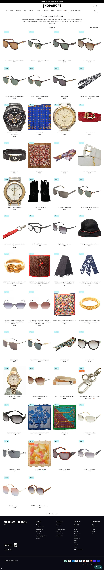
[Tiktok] (8, 549)
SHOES (52, 10)
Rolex (75, 547)
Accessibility (58, 531)
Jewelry (93, 529)
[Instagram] (6, 549)
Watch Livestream (40, 527)
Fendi (75, 536)
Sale (93, 533)
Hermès (76, 531)
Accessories (94, 527)
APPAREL (59, 10)
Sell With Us (38, 531)
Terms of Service (85, 564)
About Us (38, 524)
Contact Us (58, 524)
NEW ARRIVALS (9, 10)
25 (53, 513)
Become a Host (39, 529)
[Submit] (95, 11)
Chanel (76, 529)
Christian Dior (77, 533)
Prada (75, 540)
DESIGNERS (18, 10)
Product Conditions (60, 529)
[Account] (93, 6)
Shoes (93, 531)
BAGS (25, 10)
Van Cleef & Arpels (78, 549)
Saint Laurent (77, 538)
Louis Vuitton (77, 524)
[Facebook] (4, 549)
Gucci (75, 527)
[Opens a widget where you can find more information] (98, 567)
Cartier (75, 542)
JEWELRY (31, 10)
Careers (38, 538)
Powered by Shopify (14, 560)
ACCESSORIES (46, 10)
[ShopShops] (52, 5)
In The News (39, 533)
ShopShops (8, 560)
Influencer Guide (59, 533)
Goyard (76, 545)
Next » (56, 513)
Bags (93, 524)
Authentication (59, 536)
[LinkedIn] (10, 549)
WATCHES (38, 10)
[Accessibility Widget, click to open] (2, 568)
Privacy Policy (91, 564)
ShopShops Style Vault (41, 536)
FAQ (57, 527)
